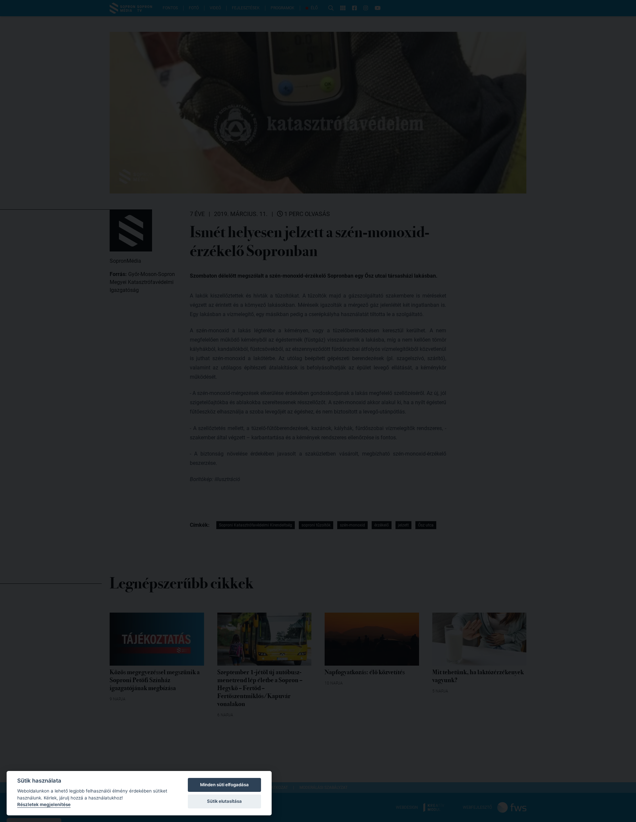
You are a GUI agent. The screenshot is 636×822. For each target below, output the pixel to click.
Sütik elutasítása (224, 801)
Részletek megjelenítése (44, 804)
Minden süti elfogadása (224, 784)
